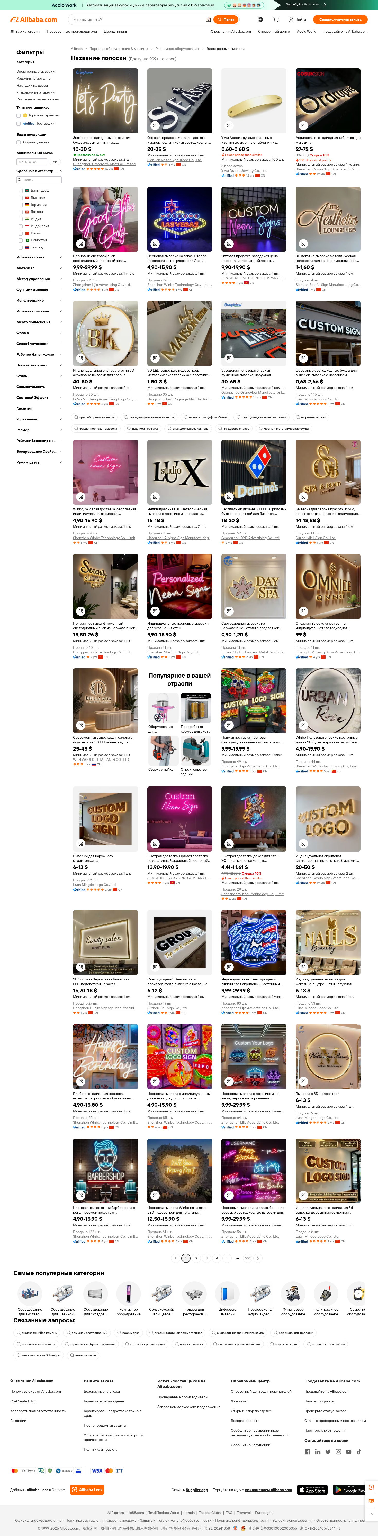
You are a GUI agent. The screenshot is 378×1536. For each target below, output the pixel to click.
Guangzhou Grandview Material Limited (104, 164)
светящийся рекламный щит (239, 1344)
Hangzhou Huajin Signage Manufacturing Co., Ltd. (179, 399)
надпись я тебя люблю (328, 1344)
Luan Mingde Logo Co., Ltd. (317, 399)
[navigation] (39, 654)
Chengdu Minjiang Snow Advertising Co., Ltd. (328, 652)
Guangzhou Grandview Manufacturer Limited (253, 392)
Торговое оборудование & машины (119, 49)
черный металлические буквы (286, 428)
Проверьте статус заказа (325, 1411)
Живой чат (239, 1401)
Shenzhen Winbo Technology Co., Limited (179, 285)
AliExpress (115, 1513)
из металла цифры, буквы (208, 417)
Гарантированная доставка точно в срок (112, 1413)
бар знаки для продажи (296, 1333)
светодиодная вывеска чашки (264, 417)
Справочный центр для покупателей (261, 1391)
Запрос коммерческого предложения (188, 1407)
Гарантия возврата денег (104, 1401)
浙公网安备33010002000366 (273, 1528)
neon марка (131, 1333)
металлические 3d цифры (41, 1355)
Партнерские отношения (325, 1430)
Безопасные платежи (102, 1391)
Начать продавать (319, 1401)
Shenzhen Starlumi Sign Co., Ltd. (173, 652)
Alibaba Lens (37, 1490)
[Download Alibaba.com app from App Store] (312, 1490)
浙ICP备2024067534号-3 (320, 1528)
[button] (208, 19)
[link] (371, 1487)
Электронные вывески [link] (225, 49)
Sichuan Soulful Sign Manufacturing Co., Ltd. (328, 285)
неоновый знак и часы (38, 1344)
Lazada (189, 1513)
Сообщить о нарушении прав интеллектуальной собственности (260, 1432)
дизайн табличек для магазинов (178, 1333)
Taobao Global (210, 1513)
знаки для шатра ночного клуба (240, 1333)
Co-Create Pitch (23, 1401)
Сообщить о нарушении (250, 1445)
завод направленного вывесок (151, 417)
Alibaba (77, 49)
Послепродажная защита (105, 1425)
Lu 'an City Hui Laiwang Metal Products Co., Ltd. (253, 652)
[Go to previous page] (175, 1258)
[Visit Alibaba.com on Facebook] (307, 1452)
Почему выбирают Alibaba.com (35, 1391)
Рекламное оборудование (177, 49)
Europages (263, 1513)
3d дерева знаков (236, 428)
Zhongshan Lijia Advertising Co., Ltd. (102, 285)
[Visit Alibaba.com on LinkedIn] (318, 1452)
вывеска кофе (85, 1355)
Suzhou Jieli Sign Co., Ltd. (316, 538)
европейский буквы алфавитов (92, 1344)
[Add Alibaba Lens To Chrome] (87, 1490)
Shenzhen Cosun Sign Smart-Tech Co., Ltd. (328, 169)
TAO (229, 1513)
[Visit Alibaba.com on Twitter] (328, 1452)
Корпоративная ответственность (38, 1411)
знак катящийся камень (39, 1333)
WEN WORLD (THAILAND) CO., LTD (101, 759)
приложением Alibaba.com (268, 1490)
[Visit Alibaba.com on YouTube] (349, 1452)
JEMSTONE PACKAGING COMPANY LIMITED (253, 278)
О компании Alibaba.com (31, 1380)
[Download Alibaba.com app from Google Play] (350, 1490)
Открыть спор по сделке (251, 1411)
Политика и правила (100, 1449)
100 (247, 1258)
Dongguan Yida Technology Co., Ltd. (101, 652)
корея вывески (286, 1344)
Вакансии (18, 1421)
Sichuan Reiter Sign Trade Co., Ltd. (174, 160)
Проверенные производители (182, 1397)
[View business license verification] (235, 1528)
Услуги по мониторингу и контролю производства (113, 1437)
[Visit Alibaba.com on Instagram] (338, 1452)
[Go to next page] (258, 1258)
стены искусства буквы (147, 1344)
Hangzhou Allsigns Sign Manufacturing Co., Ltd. (179, 538)
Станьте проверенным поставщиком (335, 1421)
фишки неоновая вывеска (98, 428)
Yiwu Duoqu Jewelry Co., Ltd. (244, 171)
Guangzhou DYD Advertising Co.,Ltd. (250, 538)
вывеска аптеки (191, 1344)
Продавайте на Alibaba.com (326, 1391)
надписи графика (145, 428)
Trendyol (244, 1513)
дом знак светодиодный (89, 1333)
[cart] (277, 20)
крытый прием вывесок (96, 417)
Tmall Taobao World (163, 1513)
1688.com (136, 1513)
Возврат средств (245, 1421)
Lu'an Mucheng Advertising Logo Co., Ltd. (105, 399)
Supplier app (197, 1490)
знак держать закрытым (191, 428)
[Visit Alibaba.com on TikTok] (359, 1452)
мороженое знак (313, 417)
